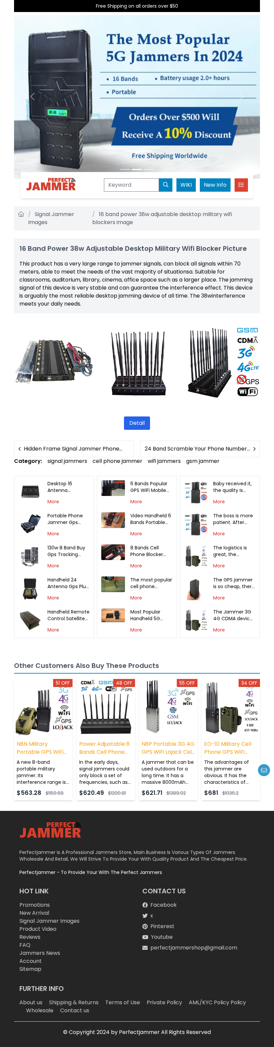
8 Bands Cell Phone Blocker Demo (146, 551)
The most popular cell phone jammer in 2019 (151, 583)
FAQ (24, 945)
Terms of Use (122, 1002)
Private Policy (164, 1002)
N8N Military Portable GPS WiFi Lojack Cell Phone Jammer (40, 748)
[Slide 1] (125, 169)
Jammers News (39, 953)
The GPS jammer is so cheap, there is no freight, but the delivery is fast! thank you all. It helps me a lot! (234, 583)
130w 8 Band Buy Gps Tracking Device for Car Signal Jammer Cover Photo (66, 551)
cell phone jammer (117, 461)
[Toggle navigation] (241, 185)
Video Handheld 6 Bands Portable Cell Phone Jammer (150, 519)
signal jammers (67, 461)
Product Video (37, 929)
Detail (137, 423)
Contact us (74, 1010)
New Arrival (34, 913)
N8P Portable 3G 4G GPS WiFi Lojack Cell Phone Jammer (168, 748)
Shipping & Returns (74, 1002)
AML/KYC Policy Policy (217, 1002)
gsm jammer (203, 461)
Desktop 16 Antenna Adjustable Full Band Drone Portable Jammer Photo (67, 487)
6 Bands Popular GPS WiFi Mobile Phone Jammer (148, 487)
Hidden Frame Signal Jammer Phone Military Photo (71, 449)
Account (30, 961)
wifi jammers (164, 461)
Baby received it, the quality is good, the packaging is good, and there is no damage (234, 487)
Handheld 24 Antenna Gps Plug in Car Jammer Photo (68, 583)
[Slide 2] (137, 169)
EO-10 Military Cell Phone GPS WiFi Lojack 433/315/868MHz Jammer (227, 748)
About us (30, 1002)
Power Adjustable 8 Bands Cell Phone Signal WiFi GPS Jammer (104, 748)
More (53, 501)
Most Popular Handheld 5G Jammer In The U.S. (148, 615)
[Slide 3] (149, 169)
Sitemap (30, 969)
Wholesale (39, 1010)
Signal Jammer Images (49, 921)
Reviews (29, 937)
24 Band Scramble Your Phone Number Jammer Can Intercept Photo (196, 449)
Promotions (34, 905)
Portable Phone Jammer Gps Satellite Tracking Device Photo (67, 519)
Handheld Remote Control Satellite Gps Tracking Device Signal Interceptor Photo (68, 615)
